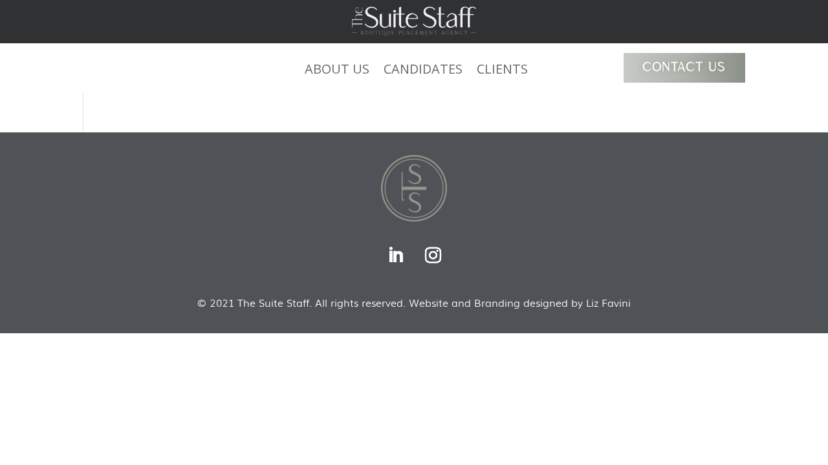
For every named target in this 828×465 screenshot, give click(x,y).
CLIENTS (502, 71)
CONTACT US (684, 68)
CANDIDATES (423, 71)
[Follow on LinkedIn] (395, 256)
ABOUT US (337, 71)
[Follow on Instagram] (433, 256)
